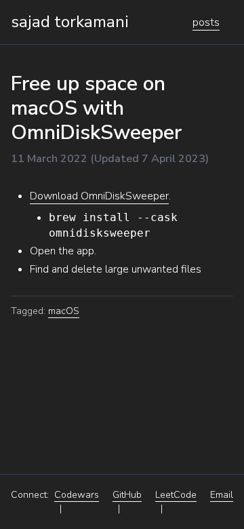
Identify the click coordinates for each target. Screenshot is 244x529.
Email (221, 494)
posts (206, 22)
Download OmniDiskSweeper (99, 196)
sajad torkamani (70, 22)
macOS (63, 311)
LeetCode (176, 494)
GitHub (127, 494)
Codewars (76, 494)
